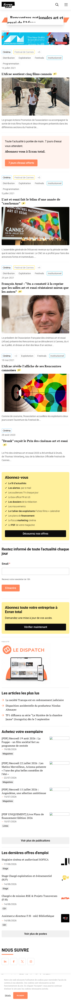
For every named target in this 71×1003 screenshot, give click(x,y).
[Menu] (66, 4)
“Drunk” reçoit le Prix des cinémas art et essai (35, 441)
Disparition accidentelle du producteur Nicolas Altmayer (33, 707)
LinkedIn (5, 961)
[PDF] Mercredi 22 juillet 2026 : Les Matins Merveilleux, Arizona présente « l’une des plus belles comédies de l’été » (24, 768)
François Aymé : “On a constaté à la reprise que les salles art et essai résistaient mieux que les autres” (35, 288)
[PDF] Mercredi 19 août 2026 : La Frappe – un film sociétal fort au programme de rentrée (21, 742)
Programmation (11, 63)
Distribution (9, 58)
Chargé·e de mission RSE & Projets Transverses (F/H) (29, 897)
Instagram (30, 961)
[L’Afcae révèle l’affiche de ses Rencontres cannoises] (35, 418)
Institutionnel (54, 58)
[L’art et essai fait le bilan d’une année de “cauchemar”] (35, 253)
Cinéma (7, 52)
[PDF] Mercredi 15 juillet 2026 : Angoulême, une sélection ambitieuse (24, 791)
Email (6, 563)
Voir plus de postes (35, 933)
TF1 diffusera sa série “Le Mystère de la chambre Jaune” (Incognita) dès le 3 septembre (34, 717)
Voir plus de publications (35, 840)
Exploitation (25, 58)
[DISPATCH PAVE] (35, 663)
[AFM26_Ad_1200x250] (35, 39)
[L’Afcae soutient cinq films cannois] (35, 123)
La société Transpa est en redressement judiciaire (35, 700)
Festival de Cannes (24, 52)
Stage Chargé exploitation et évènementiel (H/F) (27, 877)
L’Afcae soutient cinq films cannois (27, 74)
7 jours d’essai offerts (21, 162)
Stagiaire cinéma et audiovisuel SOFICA (25, 859)
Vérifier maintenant (35, 627)
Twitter (22, 961)
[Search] (57, 4)
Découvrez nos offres (35, 533)
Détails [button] (8, 995)
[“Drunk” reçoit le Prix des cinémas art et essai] (35, 456)
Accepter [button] (20, 995)
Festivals (39, 58)
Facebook (13, 961)
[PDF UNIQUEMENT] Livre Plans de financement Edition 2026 (23, 816)
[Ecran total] (8, 5)
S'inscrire (10, 588)
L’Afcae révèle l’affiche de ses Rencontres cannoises (31, 368)
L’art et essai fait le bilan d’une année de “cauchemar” (31, 201)
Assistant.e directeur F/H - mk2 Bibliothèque (28, 916)
